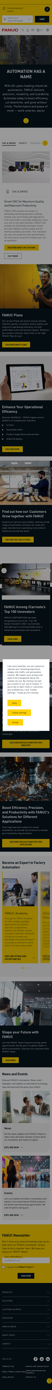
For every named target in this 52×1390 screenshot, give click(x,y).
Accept (15, 722)
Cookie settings (19, 712)
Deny (14, 703)
